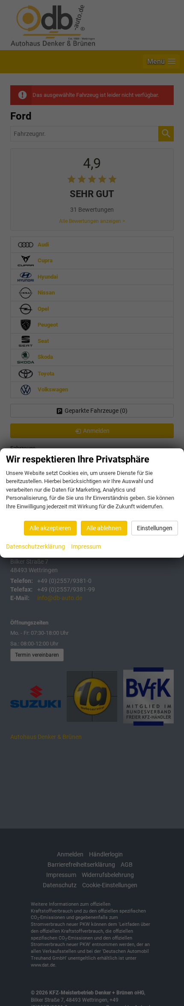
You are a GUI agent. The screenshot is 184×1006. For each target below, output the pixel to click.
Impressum (86, 546)
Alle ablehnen (104, 528)
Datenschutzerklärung (35, 546)
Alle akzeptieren (50, 528)
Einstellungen (154, 528)
